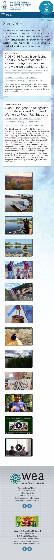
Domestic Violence (13, 74)
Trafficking (19, 77)
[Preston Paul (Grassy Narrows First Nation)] (19, 411)
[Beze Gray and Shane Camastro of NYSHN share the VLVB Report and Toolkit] (19, 455)
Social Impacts (11, 81)
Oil (27, 77)
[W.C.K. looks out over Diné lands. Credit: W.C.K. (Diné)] (19, 189)
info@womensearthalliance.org (27, 498)
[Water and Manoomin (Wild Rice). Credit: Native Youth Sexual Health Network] (19, 367)
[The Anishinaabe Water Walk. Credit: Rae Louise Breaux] (19, 322)
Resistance (9, 77)
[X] (41, 81)
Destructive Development (31, 74)
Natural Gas (18, 125)
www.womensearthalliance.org (27, 501)
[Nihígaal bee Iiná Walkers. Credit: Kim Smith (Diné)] (19, 278)
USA (7, 70)
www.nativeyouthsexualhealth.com (27, 543)
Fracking (9, 125)
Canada (13, 70)
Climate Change (11, 118)
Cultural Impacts (41, 70)
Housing (21, 81)
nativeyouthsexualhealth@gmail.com (27, 541)
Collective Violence (25, 70)
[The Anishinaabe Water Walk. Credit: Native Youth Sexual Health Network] (19, 300)
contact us (34, 42)
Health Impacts (32, 81)
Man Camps (23, 118)
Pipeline (33, 77)
